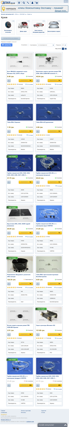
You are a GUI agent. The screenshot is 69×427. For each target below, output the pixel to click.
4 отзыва (59, 186)
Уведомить (24, 385)
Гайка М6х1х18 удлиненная (44, 122)
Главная (3, 410)
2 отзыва (30, 135)
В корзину (24, 80)
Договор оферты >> (6, 419)
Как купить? (4, 414)
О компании (4, 412)
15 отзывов (30, 84)
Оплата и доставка (26, 410)
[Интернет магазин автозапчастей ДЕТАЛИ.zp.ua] (8, 2)
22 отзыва (59, 338)
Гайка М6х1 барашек (13, 122)
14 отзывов (30, 287)
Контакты (23, 412)
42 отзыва (59, 84)
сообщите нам (30, 421)
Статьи (43, 412)
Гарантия (43, 410)
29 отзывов (30, 236)
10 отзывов (59, 287)
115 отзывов (59, 389)
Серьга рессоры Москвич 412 (45, 325)
